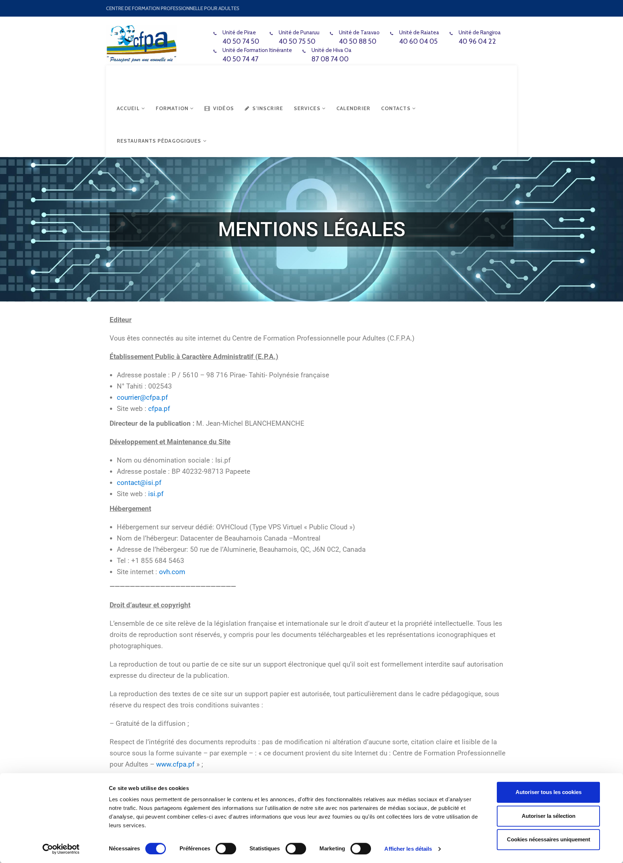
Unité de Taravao (359, 32)
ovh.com (172, 572)
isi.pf (156, 494)
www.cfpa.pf (175, 764)
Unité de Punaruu (299, 32)
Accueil (129, 108)
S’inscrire (267, 108)
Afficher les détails (408, 849)
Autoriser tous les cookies (549, 792)
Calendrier (353, 108)
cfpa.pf (159, 408)
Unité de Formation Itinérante (257, 50)
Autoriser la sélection (548, 816)
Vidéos (223, 108)
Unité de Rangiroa (480, 32)
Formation (173, 108)
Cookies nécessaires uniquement (548, 839)
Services (308, 108)
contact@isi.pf (139, 482)
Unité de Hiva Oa (332, 50)
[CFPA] (141, 42)
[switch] (226, 848)
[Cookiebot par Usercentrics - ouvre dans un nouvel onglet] (61, 849)
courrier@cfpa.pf (142, 397)
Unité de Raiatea (419, 32)
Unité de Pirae (239, 32)
